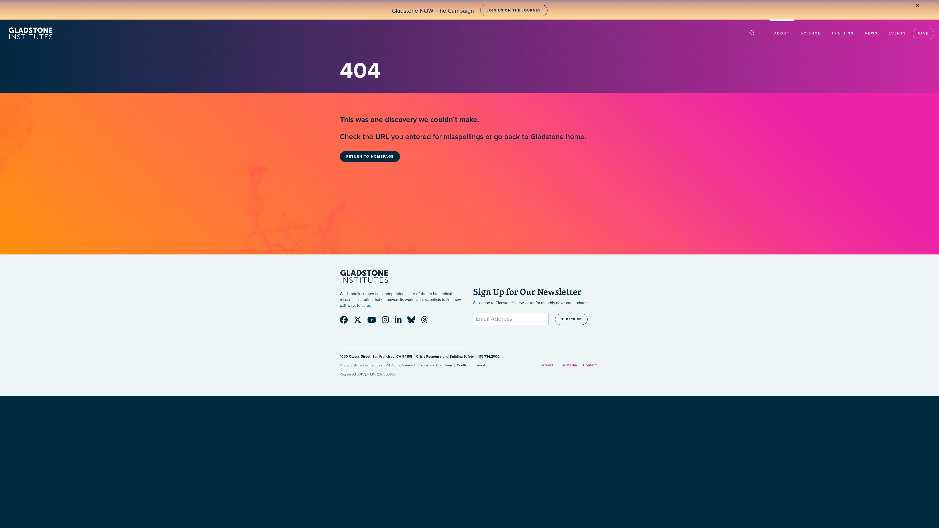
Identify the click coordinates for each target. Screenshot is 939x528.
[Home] (31, 33)
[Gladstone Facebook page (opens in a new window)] (346, 321)
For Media (568, 365)
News (871, 33)
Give (923, 33)
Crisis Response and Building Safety (445, 356)
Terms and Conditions (436, 365)
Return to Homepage (370, 156)
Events (897, 33)
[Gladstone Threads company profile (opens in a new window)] (427, 321)
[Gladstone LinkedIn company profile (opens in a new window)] (400, 321)
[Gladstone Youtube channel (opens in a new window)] (374, 321)
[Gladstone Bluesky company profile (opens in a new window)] (413, 321)
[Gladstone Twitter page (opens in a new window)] (360, 321)
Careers (546, 365)
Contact (590, 365)
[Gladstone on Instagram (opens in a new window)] (388, 321)
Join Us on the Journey (514, 10)
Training (843, 33)
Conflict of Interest (471, 365)
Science (811, 33)
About (782, 33)
